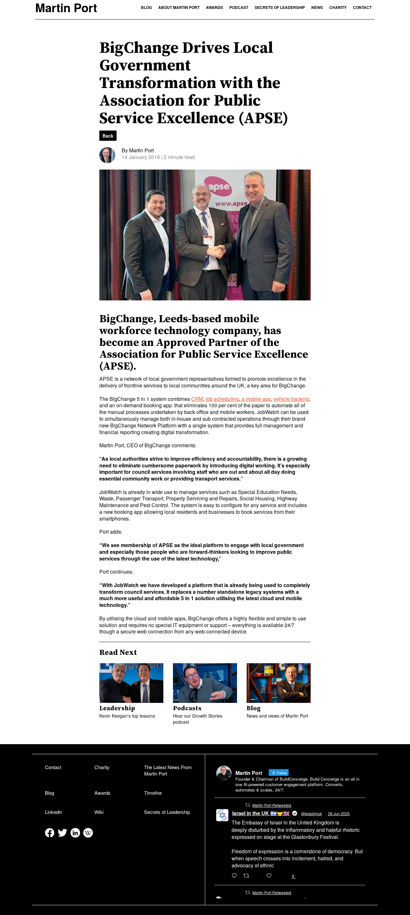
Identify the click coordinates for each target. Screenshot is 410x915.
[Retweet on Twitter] (247, 805)
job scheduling (222, 398)
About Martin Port (179, 7)
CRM (197, 398)
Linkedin (53, 811)
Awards (214, 7)
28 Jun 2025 (339, 813)
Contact (362, 7)
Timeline (153, 792)
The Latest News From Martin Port (168, 770)
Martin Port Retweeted (271, 805)
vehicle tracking (291, 398)
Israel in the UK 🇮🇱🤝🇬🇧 (261, 813)
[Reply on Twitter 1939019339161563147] (236, 876)
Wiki (98, 811)
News (317, 7)
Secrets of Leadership (280, 7)
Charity (338, 7)
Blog (146, 7)
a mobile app (255, 398)
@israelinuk (311, 813)
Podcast (238, 7)
